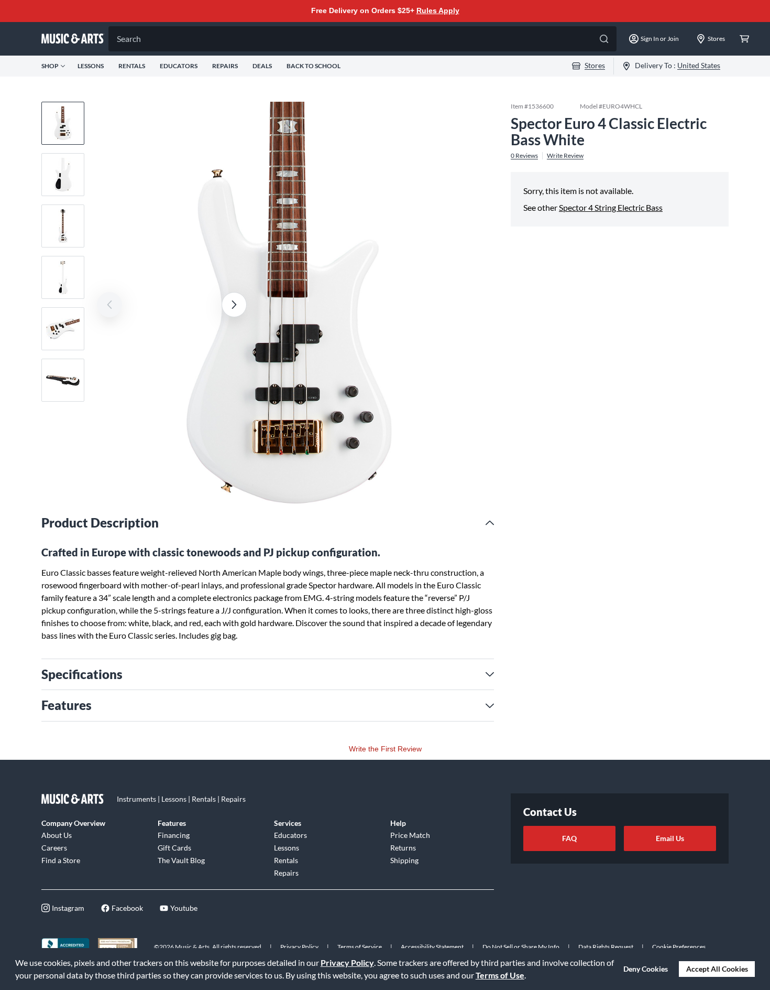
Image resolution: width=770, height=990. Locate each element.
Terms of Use (500, 975)
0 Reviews (524, 155)
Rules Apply (437, 10)
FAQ (569, 838)
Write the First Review (385, 749)
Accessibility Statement (432, 947)
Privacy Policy (347, 962)
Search (129, 39)
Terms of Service (359, 947)
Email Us (670, 838)
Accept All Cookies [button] (717, 968)
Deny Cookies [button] (645, 968)
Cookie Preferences (679, 947)
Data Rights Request (605, 947)
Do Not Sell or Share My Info (520, 947)
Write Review (565, 155)
